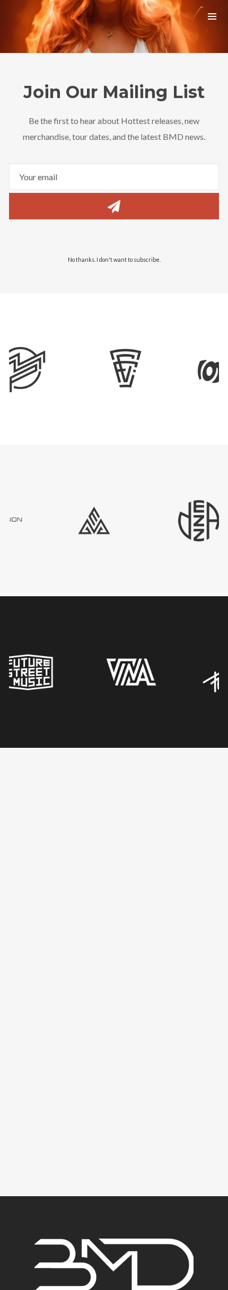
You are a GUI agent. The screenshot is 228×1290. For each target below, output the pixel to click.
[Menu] (212, 16)
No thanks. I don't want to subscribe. (114, 259)
